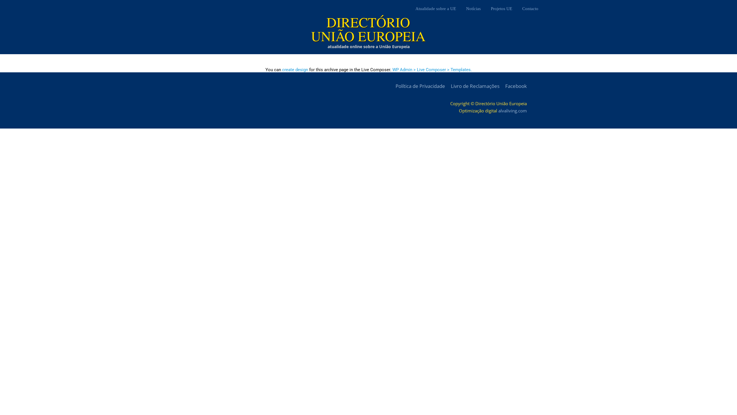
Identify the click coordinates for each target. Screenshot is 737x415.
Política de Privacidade (420, 86)
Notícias (473, 8)
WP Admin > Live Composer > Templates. (432, 69)
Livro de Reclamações (475, 86)
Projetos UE (501, 8)
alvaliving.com (512, 111)
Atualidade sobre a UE (435, 8)
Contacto (530, 8)
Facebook (516, 86)
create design (295, 69)
